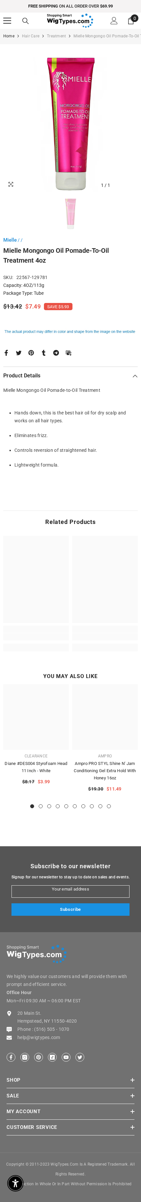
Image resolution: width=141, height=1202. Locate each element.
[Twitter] (19, 352)
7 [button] (83, 806)
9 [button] (100, 806)
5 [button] (66, 806)
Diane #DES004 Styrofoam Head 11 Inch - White (36, 767)
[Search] (26, 21)
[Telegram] (56, 352)
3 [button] (49, 806)
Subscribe (70, 909)
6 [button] (75, 806)
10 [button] (109, 806)
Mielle (10, 240)
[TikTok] (52, 1057)
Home (8, 36)
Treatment (56, 36)
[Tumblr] (44, 352)
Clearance (36, 756)
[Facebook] (6, 352)
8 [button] (92, 806)
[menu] (7, 21)
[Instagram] (24, 1057)
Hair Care (30, 36)
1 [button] (32, 806)
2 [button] (41, 806)
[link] (36, 636)
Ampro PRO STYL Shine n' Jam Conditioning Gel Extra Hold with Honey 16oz (105, 770)
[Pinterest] (31, 352)
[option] (70, 6)
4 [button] (58, 806)
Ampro (105, 756)
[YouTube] (66, 1057)
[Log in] (114, 20)
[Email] (68, 352)
